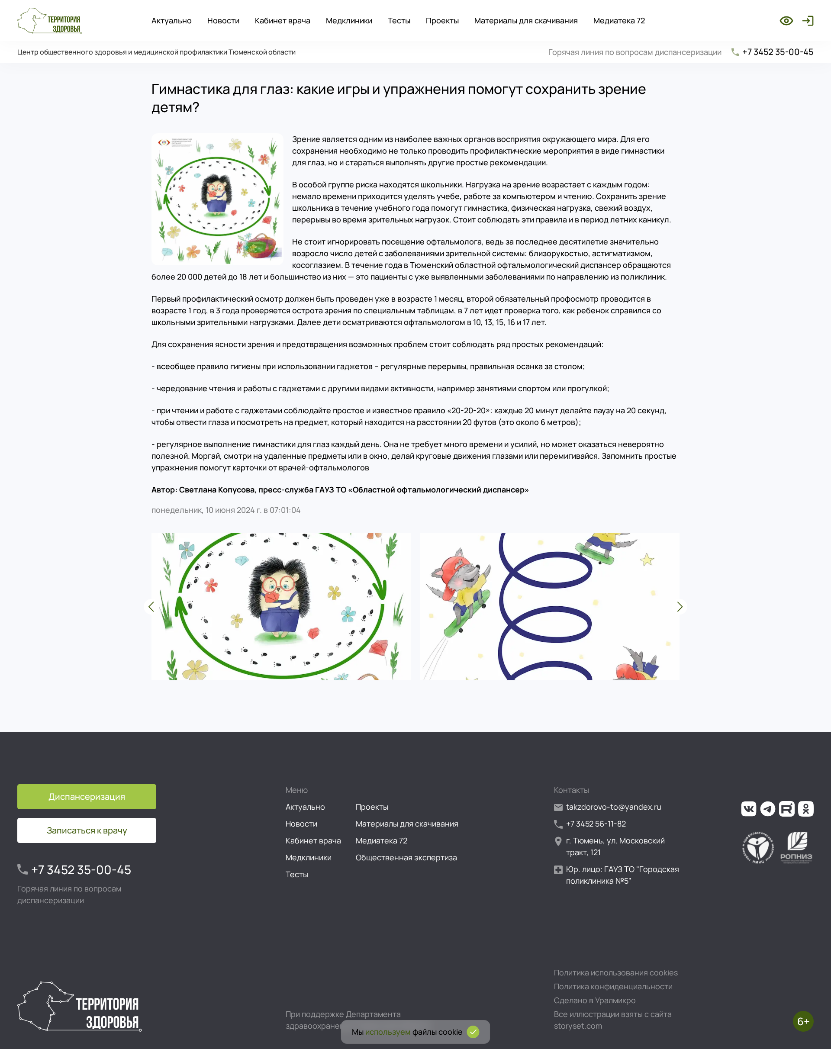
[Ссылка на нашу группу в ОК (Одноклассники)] (806, 809)
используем (388, 1031)
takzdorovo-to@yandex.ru (613, 806)
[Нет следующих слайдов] (679, 607)
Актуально (171, 20)
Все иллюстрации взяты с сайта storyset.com (613, 1020)
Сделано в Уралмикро (595, 1000)
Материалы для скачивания (526, 20)
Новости (223, 20)
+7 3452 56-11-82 (596, 823)
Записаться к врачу (87, 830)
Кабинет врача (282, 20)
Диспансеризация (86, 796)
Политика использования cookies (616, 972)
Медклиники (349, 20)
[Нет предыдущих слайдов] (151, 607)
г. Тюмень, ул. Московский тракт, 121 (615, 846)
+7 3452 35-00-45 (778, 52)
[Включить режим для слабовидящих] (786, 21)
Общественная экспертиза (406, 857)
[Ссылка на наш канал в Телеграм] (768, 809)
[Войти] (806, 21)
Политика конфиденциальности (613, 986)
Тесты (399, 20)
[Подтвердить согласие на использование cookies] (473, 1032)
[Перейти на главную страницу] (49, 21)
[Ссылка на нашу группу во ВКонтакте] (749, 809)
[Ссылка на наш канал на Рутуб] (787, 809)
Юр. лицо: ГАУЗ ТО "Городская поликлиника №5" (622, 875)
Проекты (442, 20)
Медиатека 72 (619, 20)
